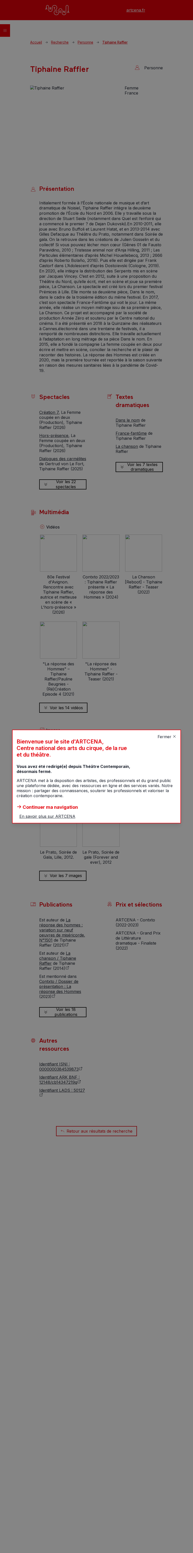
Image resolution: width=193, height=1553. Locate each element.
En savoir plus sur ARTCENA (47, 816)
